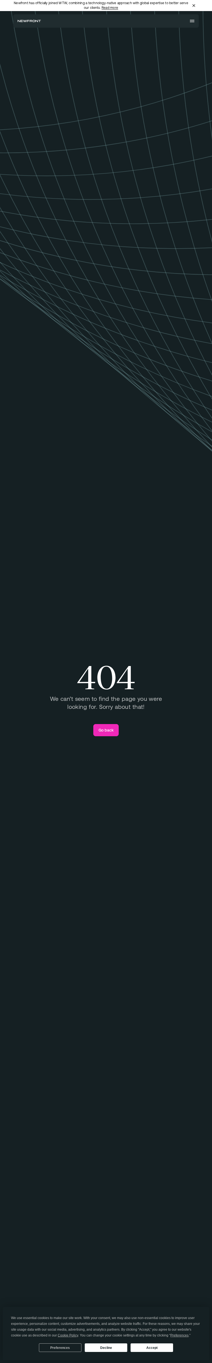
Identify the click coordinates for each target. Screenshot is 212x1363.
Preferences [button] (179, 1335)
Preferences (60, 1348)
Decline (106, 1348)
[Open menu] (192, 21)
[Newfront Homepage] (29, 21)
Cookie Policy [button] (68, 1335)
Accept (152, 1348)
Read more (110, 8)
